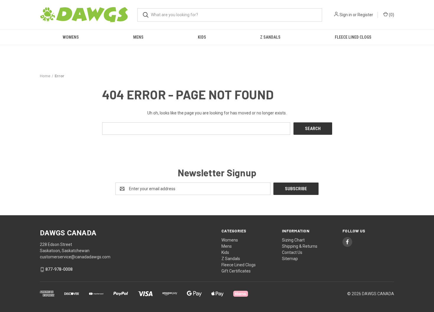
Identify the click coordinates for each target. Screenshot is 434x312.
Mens (138, 37)
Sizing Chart (293, 240)
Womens (71, 37)
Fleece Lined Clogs (353, 37)
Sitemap (290, 258)
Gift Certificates (236, 271)
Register (365, 14)
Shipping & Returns (299, 246)
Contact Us (292, 252)
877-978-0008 (59, 269)
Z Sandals (270, 37)
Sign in (346, 14)
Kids (202, 37)
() (391, 14)
